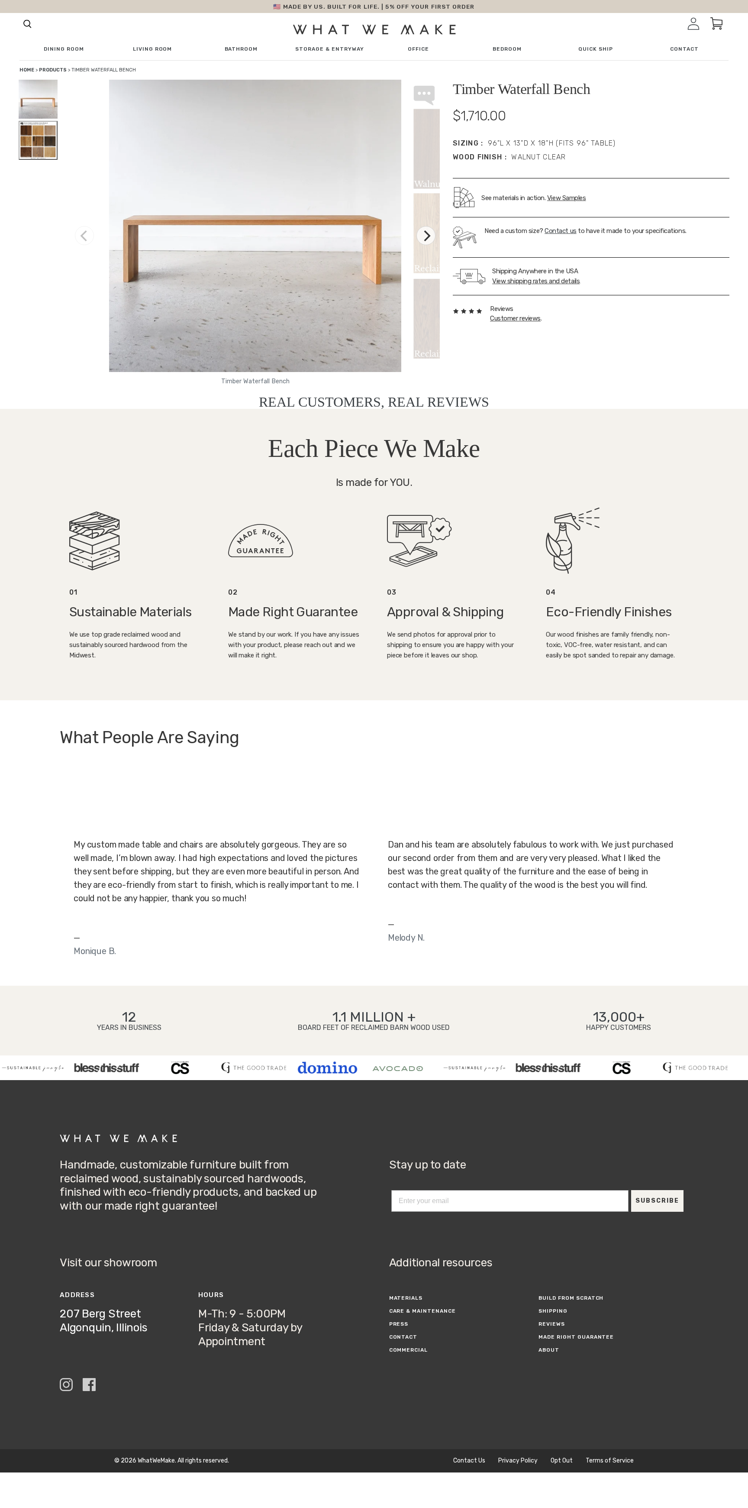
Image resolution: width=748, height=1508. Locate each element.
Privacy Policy (518, 1461)
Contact (403, 1337)
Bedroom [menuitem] (507, 49)
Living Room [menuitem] (152, 49)
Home (26, 70)
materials (406, 1298)
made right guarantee (576, 1337)
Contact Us (469, 1461)
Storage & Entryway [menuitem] (329, 49)
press (399, 1324)
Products (53, 70)
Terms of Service (610, 1461)
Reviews (551, 1324)
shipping (552, 1311)
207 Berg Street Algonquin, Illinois (103, 1320)
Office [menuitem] (418, 49)
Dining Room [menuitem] (64, 49)
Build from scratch (570, 1298)
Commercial (408, 1350)
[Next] (425, 235)
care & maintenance (422, 1311)
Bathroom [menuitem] (241, 49)
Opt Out (562, 1461)
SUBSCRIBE (657, 1200)
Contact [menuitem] (684, 49)
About (548, 1350)
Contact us (561, 231)
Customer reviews (515, 318)
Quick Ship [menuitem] (595, 49)
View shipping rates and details (536, 281)
